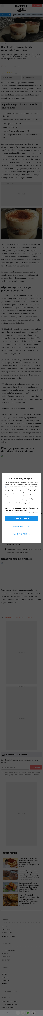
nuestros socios (33, 482)
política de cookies (13, 503)
